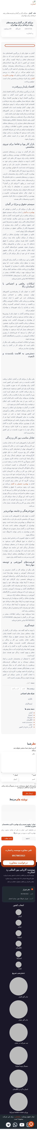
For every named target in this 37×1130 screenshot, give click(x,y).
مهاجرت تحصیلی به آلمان (19, 484)
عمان (30, 724)
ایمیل (16, 775)
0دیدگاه (18, 29)
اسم (34, 775)
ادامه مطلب (8, 838)
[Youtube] (21, 1124)
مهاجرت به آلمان (28, 212)
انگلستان (29, 720)
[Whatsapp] (15, 1124)
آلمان (30, 13)
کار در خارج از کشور (25, 727)
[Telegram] (8, 1124)
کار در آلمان (15, 688)
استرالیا (29, 717)
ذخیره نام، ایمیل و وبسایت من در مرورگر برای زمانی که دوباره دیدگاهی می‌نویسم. (18, 786)
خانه (34, 13)
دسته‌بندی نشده (27, 722)
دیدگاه (34, 750)
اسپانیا (30, 715)
